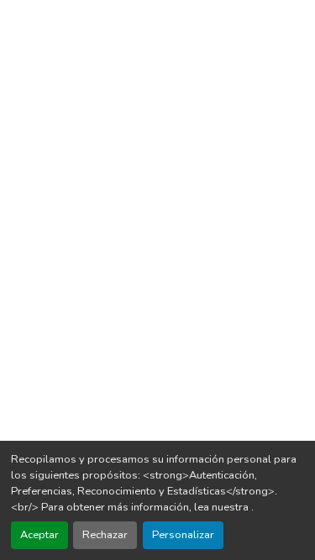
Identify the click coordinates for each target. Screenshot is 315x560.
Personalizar (183, 534)
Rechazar (105, 534)
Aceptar (39, 534)
